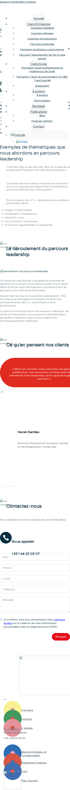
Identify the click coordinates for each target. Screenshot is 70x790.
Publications (38, 112)
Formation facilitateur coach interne (42, 49)
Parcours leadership (42, 44)
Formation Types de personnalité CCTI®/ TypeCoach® (42, 78)
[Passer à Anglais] (42, 141)
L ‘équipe (27, 728)
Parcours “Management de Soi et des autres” (42, 56)
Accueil (39, 18)
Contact (39, 126)
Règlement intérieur (34, 762)
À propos (38, 91)
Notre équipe (42, 100)
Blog (42, 115)
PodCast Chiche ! (42, 121)
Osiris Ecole (38, 64)
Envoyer (61, 636)
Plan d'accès (30, 780)
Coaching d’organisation (42, 38)
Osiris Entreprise (38, 24)
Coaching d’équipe (42, 33)
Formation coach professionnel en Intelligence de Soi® (42, 69)
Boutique (38, 106)
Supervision (42, 85)
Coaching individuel (42, 28)
